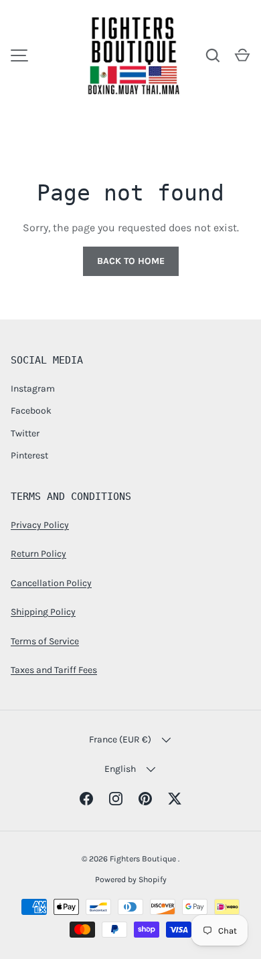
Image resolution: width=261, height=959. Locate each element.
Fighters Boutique (144, 858)
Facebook (31, 410)
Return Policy (38, 553)
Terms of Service (45, 641)
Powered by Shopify (131, 879)
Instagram (33, 388)
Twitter (25, 433)
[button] (242, 55)
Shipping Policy (43, 612)
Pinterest (29, 455)
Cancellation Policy (51, 583)
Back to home (131, 261)
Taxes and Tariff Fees (54, 670)
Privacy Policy (40, 525)
